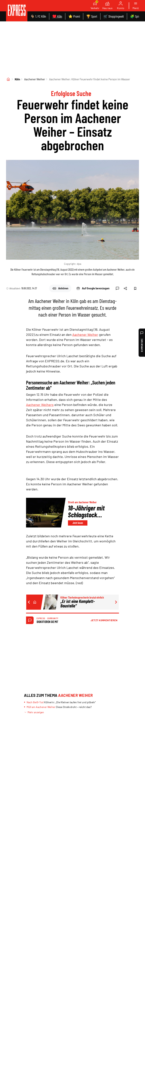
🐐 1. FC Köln (38, 16)
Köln (17, 79)
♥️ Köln (57, 16)
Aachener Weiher (34, 79)
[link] (16, 10)
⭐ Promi (74, 16)
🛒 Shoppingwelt (113, 16)
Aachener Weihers (40, 405)
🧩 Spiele (136, 16)
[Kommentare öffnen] (117, 288)
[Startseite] (8, 79)
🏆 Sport (91, 16)
